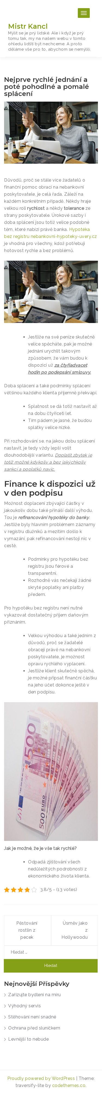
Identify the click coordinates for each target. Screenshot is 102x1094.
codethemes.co (69, 1085)
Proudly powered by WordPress (41, 1078)
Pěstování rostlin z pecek (27, 930)
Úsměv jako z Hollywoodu (74, 930)
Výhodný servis (24, 1005)
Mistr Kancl (28, 26)
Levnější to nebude (28, 1039)
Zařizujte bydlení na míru (34, 994)
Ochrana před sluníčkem (34, 1028)
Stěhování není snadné (32, 1016)
